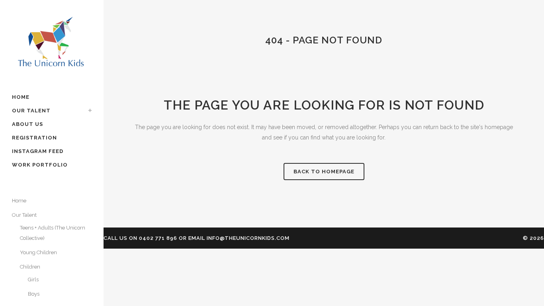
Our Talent (24, 215)
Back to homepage (324, 172)
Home (19, 201)
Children (30, 267)
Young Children (38, 252)
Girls (33, 279)
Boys (33, 294)
